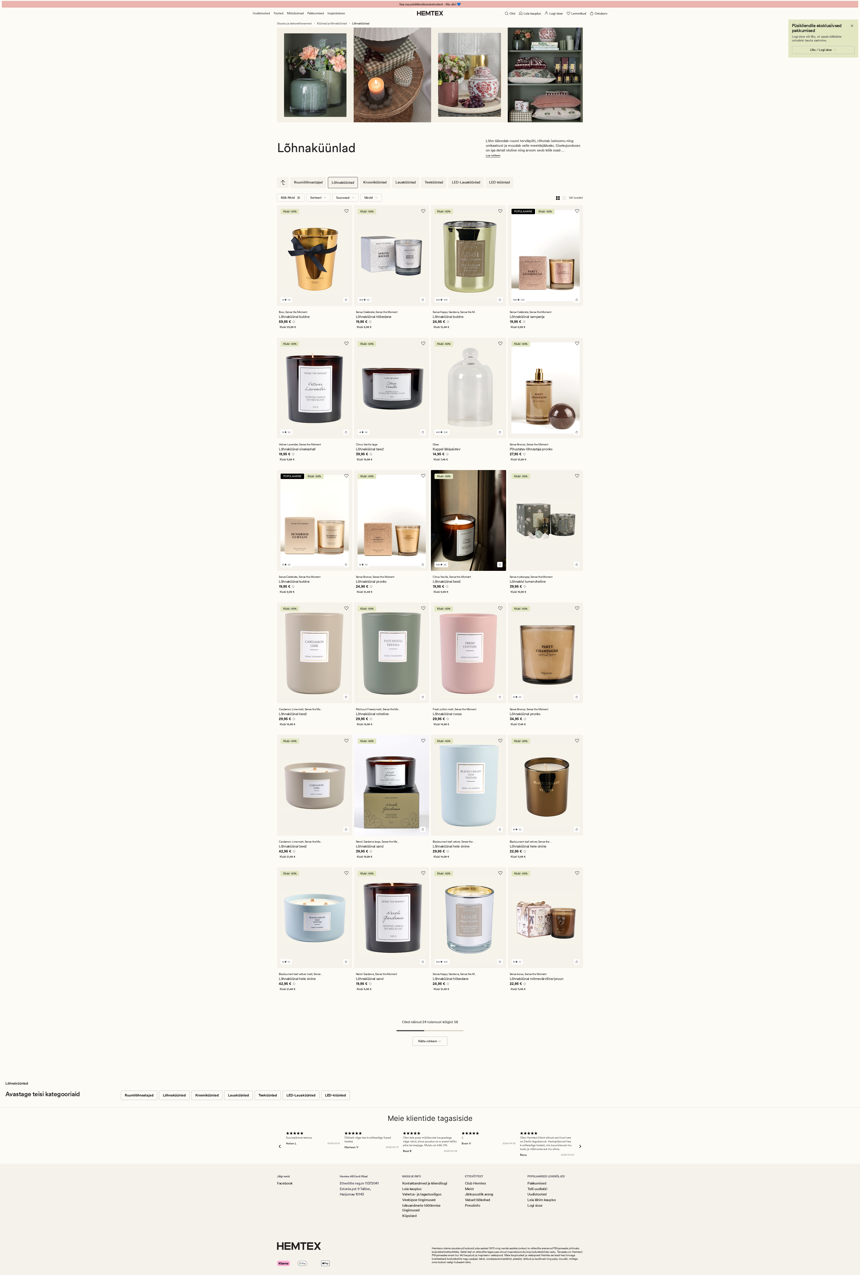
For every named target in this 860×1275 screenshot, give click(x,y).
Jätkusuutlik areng (479, 1194)
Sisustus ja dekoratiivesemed (294, 23)
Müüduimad (295, 13)
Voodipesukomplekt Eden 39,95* (430, 4)
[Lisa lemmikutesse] (346, 211)
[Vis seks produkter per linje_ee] (564, 197)
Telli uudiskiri (537, 1189)
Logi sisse (534, 1205)
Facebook (284, 1183)
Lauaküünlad (406, 182)
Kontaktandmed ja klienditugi (424, 1183)
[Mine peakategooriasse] (283, 182)
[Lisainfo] (293, 322)
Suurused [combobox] (342, 197)
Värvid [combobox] (368, 197)
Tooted (278, 13)
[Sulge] (852, 25)
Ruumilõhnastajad (308, 182)
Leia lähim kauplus (541, 1200)
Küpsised (409, 1216)
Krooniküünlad (375, 182)
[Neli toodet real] (558, 197)
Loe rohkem (493, 155)
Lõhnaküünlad (343, 182)
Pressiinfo (472, 1205)
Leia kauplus (411, 1189)
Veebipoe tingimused (418, 1200)
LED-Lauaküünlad (466, 182)
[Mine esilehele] (430, 13)
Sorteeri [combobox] (315, 197)
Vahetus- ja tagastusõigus (421, 1194)
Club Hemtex (475, 1183)
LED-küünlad (499, 182)
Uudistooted (261, 13)
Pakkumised (315, 13)
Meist (469, 1189)
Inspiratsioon (336, 13)
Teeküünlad (434, 182)
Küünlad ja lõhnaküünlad (332, 23)
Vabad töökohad (477, 1200)
